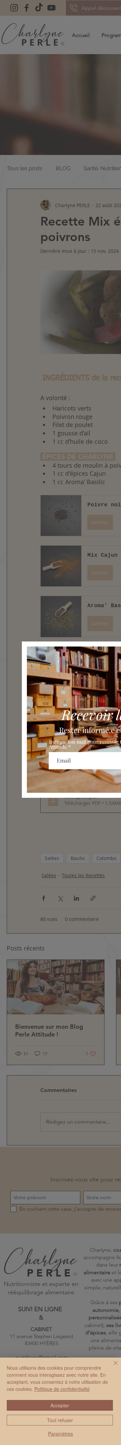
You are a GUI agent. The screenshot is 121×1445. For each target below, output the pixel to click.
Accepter (59, 1405)
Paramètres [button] (60, 1433)
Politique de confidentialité (62, 1388)
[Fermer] (112, 1367)
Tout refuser (60, 1420)
